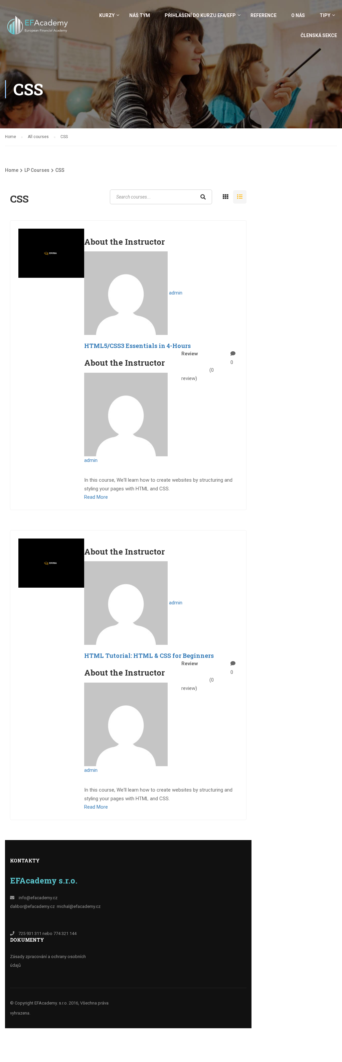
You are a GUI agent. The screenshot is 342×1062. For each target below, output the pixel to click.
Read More (96, 497)
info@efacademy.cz (38, 897)
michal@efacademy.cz (79, 906)
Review (189, 354)
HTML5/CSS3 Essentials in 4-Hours (137, 346)
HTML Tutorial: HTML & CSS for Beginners (149, 656)
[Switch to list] (239, 197)
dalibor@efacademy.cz (32, 906)
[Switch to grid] (225, 197)
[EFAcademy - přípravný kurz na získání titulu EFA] (38, 28)
